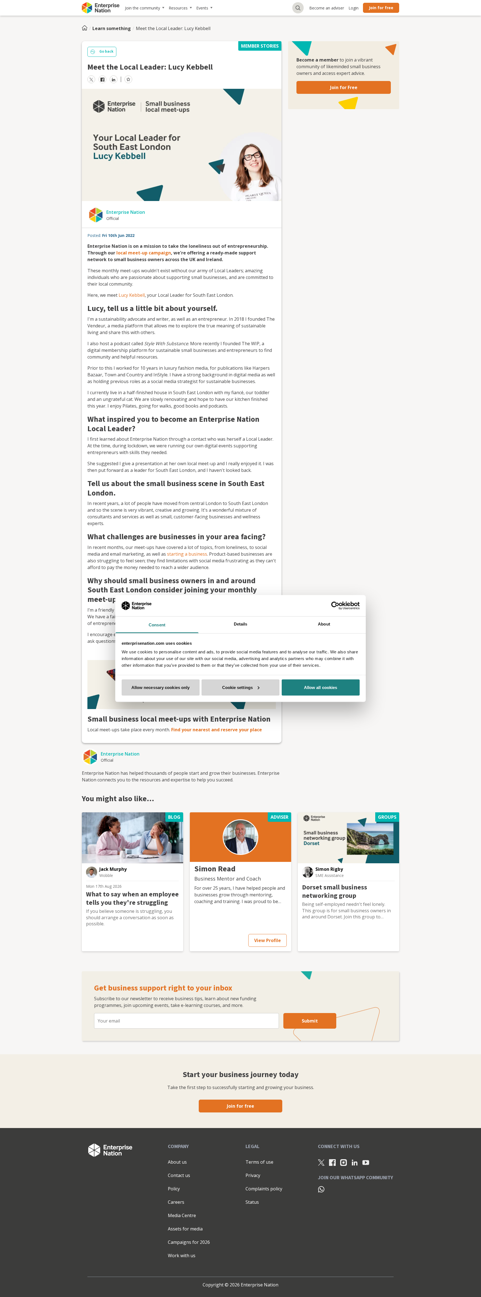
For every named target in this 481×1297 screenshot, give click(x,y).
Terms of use (259, 1162)
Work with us (181, 1255)
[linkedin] (113, 79)
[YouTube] (365, 1162)
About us (177, 1162)
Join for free (381, 7)
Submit (310, 1021)
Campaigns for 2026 (189, 1242)
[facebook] (102, 79)
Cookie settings (237, 687)
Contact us (179, 1175)
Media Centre (182, 1215)
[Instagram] (343, 1162)
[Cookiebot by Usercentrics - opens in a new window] (335, 605)
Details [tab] (240, 624)
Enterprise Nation (125, 212)
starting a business (187, 554)
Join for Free (343, 87)
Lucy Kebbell (132, 295)
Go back (106, 51)
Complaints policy (264, 1189)
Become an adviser (326, 8)
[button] (91, 872)
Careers (176, 1202)
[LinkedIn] (354, 1162)
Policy (174, 1189)
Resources (178, 8)
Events (202, 8)
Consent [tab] (157, 624)
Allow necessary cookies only (160, 687)
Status (252, 1202)
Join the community (142, 8)
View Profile (267, 940)
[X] (321, 1162)
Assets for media (185, 1229)
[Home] (86, 28)
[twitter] (91, 79)
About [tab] (324, 624)
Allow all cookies (320, 687)
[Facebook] (332, 1162)
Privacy (253, 1175)
